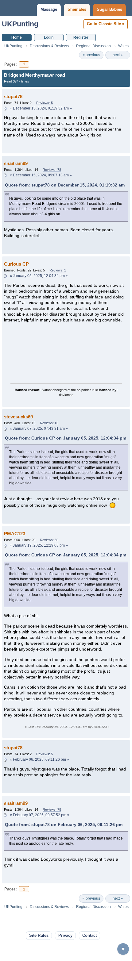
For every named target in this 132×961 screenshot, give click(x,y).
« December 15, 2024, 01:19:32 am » (41, 108)
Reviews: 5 (44, 103)
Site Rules (39, 935)
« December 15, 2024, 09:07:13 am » (41, 175)
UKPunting (20, 24)
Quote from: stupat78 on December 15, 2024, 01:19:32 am (65, 185)
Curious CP (16, 264)
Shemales (77, 9)
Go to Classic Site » (105, 23)
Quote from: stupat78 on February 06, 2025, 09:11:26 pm (63, 824)
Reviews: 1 (57, 270)
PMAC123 (14, 533)
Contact (89, 935)
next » (118, 55)
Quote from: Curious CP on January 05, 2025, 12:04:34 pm (65, 438)
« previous (91, 55)
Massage (49, 9)
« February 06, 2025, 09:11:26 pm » (39, 759)
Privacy (65, 935)
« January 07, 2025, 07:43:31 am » (39, 428)
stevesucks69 (18, 416)
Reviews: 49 (49, 423)
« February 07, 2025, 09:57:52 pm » (39, 815)
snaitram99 (16, 163)
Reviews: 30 (49, 540)
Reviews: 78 (52, 169)
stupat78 (13, 96)
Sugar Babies (109, 9)
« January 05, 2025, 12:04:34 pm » (39, 276)
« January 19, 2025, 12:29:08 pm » (39, 545)
